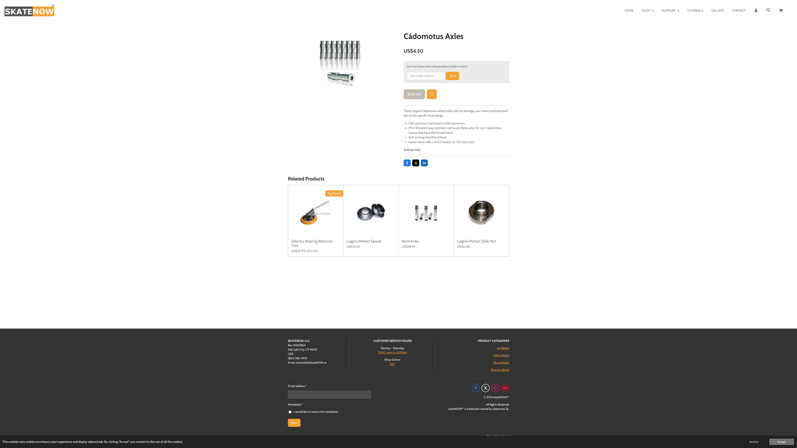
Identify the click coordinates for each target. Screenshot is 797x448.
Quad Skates (501, 362)
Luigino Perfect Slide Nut (476, 241)
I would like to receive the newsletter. (316, 412)
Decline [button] (754, 441)
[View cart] (781, 10)
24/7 (392, 364)
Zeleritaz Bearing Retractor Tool (312, 243)
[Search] (768, 10)
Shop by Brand (500, 370)
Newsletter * (295, 404)
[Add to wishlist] (432, 94)
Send (452, 76)
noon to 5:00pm (392, 352)
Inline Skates (501, 355)
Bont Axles (410, 241)
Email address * (297, 386)
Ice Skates (503, 348)
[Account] (756, 10)
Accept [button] (781, 441)
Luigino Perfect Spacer (364, 241)
